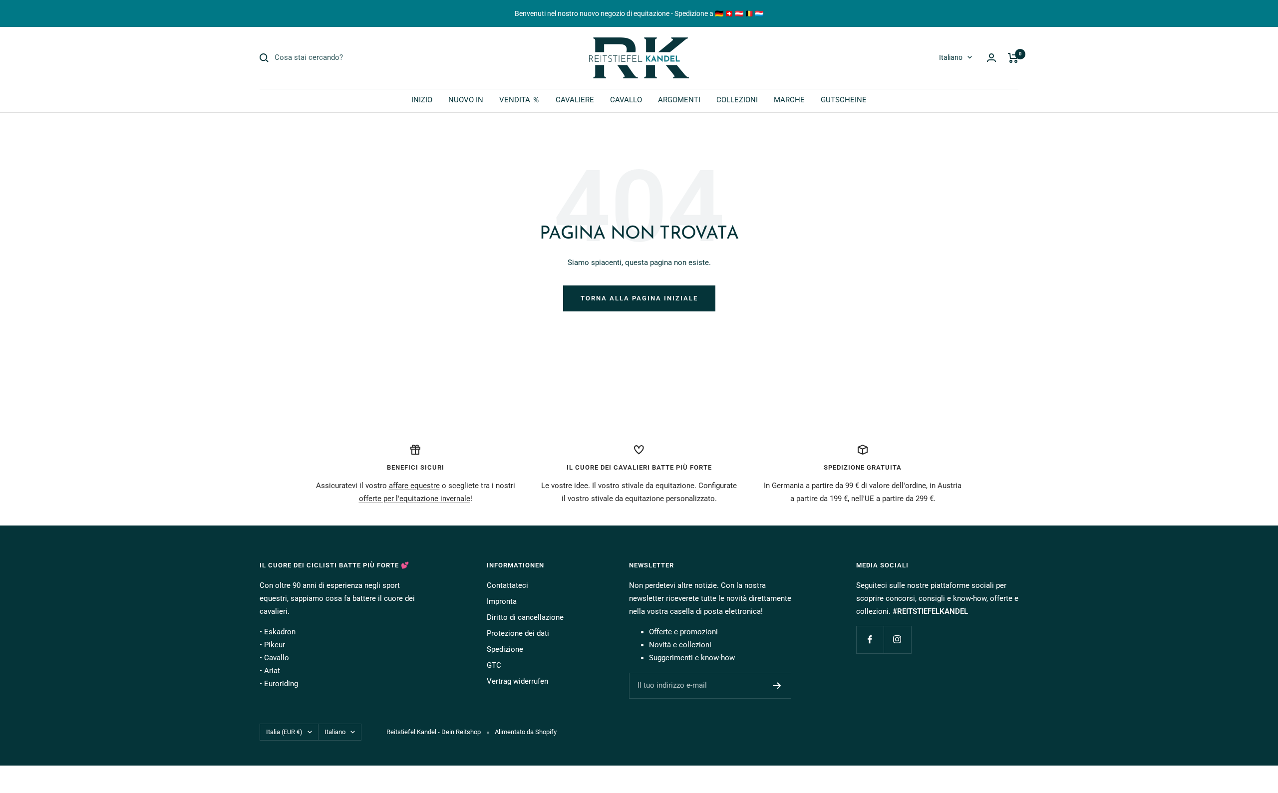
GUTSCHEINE (844, 99)
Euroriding (281, 683)
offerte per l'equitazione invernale (414, 498)
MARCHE (789, 99)
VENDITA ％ (519, 99)
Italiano (950, 57)
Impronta (502, 601)
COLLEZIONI (737, 99)
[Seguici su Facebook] (870, 639)
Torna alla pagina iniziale (639, 298)
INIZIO (421, 99)
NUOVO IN (465, 99)
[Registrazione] (777, 685)
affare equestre (414, 485)
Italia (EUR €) (284, 732)
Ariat (272, 670)
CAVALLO (626, 99)
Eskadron (280, 631)
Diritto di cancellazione (525, 617)
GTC (494, 665)
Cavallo (276, 657)
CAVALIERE (575, 99)
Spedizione (505, 649)
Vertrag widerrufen (517, 681)
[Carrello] (1013, 58)
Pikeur (274, 644)
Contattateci (507, 585)
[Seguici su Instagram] (897, 639)
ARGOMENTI (679, 99)
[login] (991, 57)
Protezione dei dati (518, 633)
